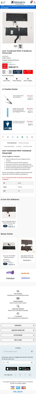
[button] (4, 27)
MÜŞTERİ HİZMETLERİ (18, 330)
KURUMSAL (18, 325)
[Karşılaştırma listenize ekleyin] (17, 137)
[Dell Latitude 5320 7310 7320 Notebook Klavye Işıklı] (27, 246)
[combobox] (4, 362)
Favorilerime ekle (9, 75)
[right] (34, 252)
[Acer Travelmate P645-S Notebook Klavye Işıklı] (9, 211)
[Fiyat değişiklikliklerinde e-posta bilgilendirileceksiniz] (23, 137)
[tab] (12, 143)
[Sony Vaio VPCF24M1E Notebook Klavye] (9, 246)
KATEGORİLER (18, 335)
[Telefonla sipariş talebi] (27, 137)
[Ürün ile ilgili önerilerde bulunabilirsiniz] (32, 137)
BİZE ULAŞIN (18, 340)
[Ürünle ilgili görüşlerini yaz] (13, 137)
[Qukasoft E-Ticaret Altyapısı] (18, 392)
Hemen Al (29, 72)
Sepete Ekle (18, 72)
